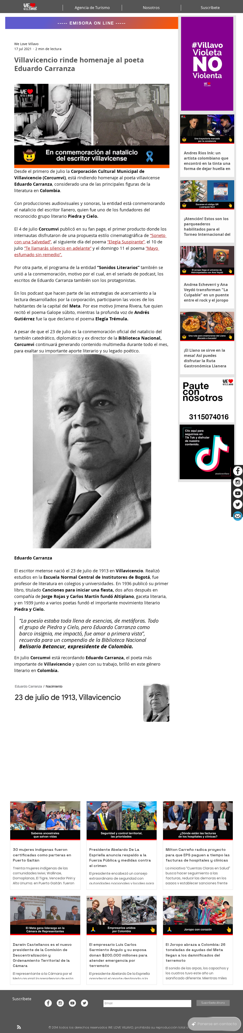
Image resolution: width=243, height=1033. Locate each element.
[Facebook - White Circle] (238, 471)
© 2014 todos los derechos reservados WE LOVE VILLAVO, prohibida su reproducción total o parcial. (125, 1027)
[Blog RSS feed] (19, 1027)
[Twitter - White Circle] (238, 504)
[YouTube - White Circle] (238, 493)
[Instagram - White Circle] (238, 482)
